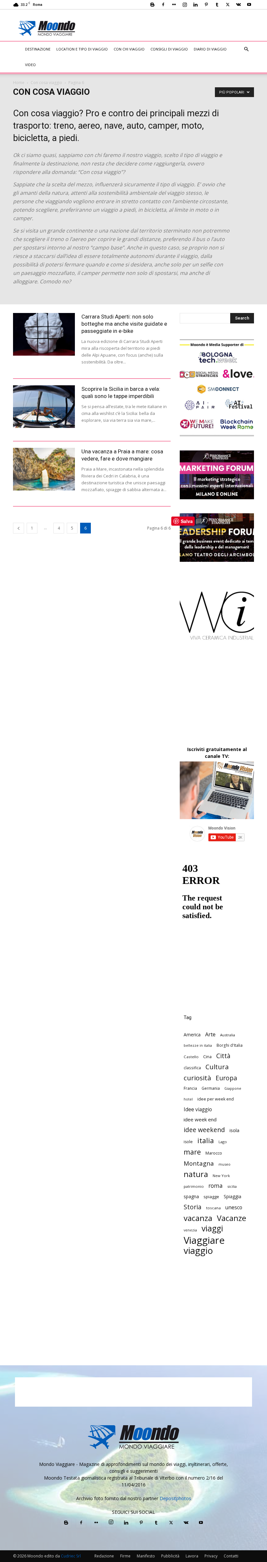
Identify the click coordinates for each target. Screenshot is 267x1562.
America (192, 1034)
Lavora (192, 1556)
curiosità (197, 1077)
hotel (188, 1099)
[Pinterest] (206, 4)
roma (215, 1185)
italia (205, 1140)
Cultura (217, 1066)
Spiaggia (232, 1196)
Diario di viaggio (210, 49)
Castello (191, 1056)
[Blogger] (152, 4)
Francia (190, 1088)
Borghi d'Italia (230, 1045)
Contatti (231, 1556)
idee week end (200, 1119)
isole (188, 1141)
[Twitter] (227, 4)
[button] (246, 49)
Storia (193, 1206)
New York (221, 1175)
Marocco (213, 1153)
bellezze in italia (198, 1045)
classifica (192, 1067)
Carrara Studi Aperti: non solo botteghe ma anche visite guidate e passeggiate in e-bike (124, 323)
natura (196, 1174)
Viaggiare (204, 1240)
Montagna (199, 1163)
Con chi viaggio (129, 49)
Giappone (232, 1088)
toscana (213, 1207)
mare (192, 1151)
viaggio (198, 1250)
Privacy (211, 1556)
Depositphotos (175, 1498)
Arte (210, 1034)
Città (223, 1055)
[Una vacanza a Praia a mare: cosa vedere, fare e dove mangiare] (44, 469)
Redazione (104, 1556)
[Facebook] (163, 4)
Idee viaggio (198, 1109)
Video (30, 64)
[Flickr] (174, 4)
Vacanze (231, 1218)
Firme (125, 1556)
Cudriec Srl (70, 1556)
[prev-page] (18, 528)
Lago (222, 1141)
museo (224, 1164)
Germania (211, 1088)
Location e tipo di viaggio (82, 49)
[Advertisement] (176, 24)
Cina (207, 1056)
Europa (226, 1077)
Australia (227, 1034)
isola (234, 1130)
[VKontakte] (238, 4)
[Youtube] (249, 4)
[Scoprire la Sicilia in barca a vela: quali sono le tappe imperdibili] (44, 406)
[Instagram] (185, 4)
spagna (191, 1196)
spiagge (211, 1197)
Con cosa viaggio (46, 82)
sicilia (232, 1186)
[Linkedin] (195, 4)
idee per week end (215, 1099)
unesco (233, 1207)
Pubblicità (170, 1556)
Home (18, 82)
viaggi (212, 1228)
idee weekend (204, 1129)
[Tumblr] (217, 4)
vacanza (198, 1217)
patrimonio (194, 1186)
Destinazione (37, 49)
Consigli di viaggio (169, 49)
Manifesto (146, 1556)
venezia (190, 1230)
